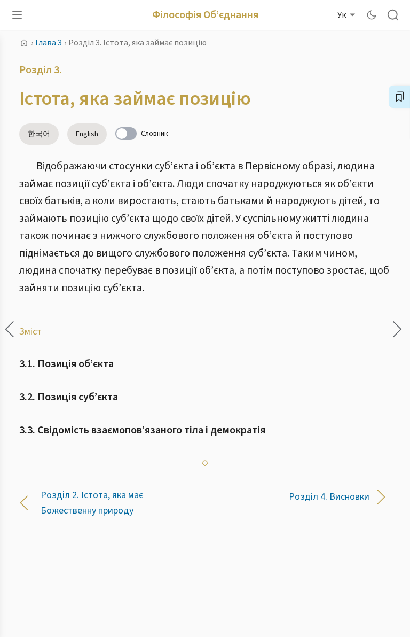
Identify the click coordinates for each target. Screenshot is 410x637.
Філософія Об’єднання (205, 15)
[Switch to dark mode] (371, 15)
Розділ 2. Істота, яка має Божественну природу (92, 502)
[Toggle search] (393, 15)
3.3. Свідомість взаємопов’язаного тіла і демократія (142, 430)
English (87, 134)
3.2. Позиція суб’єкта (68, 397)
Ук (341, 15)
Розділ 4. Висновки (329, 496)
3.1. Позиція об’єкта (66, 363)
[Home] (24, 43)
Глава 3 (48, 43)
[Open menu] (17, 15)
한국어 (39, 134)
